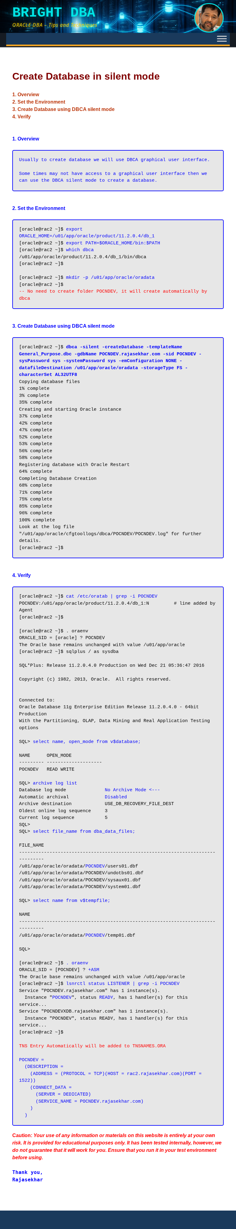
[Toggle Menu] (222, 38)
